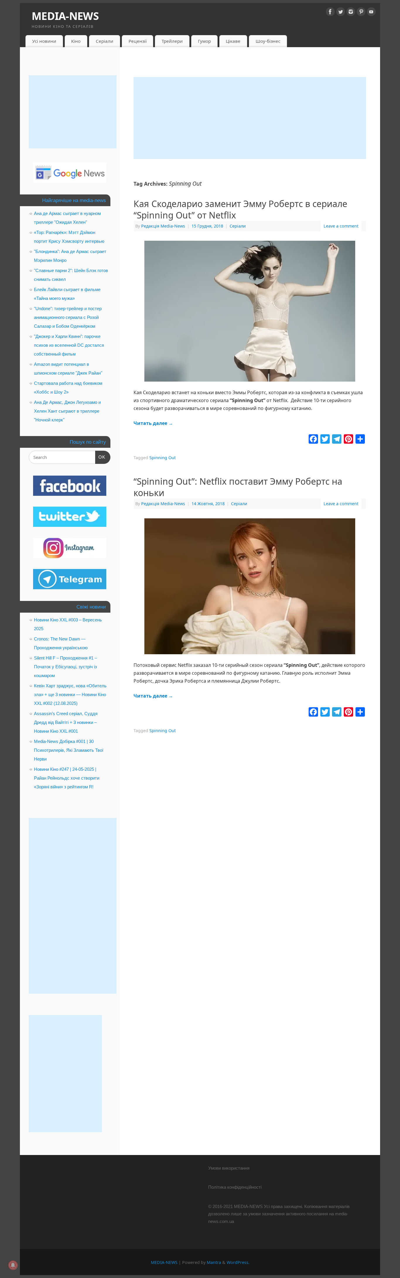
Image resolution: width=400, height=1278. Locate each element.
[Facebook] (330, 12)
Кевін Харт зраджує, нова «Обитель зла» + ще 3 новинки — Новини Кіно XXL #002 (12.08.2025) (70, 694)
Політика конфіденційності (234, 1187)
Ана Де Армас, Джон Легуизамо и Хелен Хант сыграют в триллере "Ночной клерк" (67, 411)
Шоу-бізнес (268, 41)
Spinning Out (162, 457)
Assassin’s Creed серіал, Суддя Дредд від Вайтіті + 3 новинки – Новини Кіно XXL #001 (66, 722)
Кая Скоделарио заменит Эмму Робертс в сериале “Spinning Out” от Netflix (240, 209)
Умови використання (228, 1168)
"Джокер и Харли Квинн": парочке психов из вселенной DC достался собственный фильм (69, 345)
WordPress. (238, 1262)
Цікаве (233, 41)
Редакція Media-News (163, 226)
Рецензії (138, 41)
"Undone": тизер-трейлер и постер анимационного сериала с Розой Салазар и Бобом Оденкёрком (68, 317)
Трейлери (172, 41)
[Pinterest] (361, 12)
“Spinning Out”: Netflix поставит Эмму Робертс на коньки (238, 487)
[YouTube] (371, 12)
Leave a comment (341, 226)
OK (100, 456)
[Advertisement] (250, 118)
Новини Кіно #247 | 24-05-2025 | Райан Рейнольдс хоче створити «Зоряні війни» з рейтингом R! (66, 778)
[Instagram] (350, 12)
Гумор (204, 41)
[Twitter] (340, 12)
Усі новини (44, 41)
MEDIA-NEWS (65, 16)
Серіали (104, 41)
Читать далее (153, 423)
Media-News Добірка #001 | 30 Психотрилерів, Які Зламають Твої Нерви (68, 750)
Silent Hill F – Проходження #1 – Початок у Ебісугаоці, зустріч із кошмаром (65, 666)
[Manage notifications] (13, 1265)
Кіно (76, 41)
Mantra (214, 1262)
